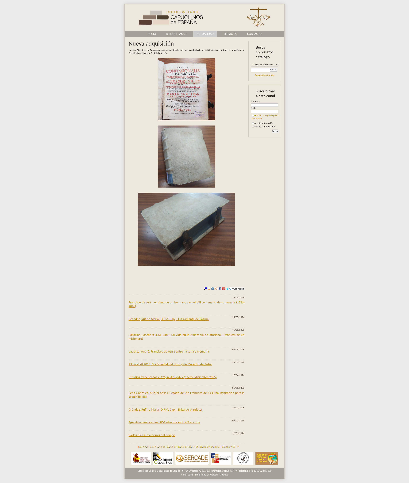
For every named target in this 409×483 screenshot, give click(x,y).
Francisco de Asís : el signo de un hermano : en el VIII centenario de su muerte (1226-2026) (186, 304)
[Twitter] (227, 289)
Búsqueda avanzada (264, 75)
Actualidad (205, 34)
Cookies (224, 475)
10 (160, 447)
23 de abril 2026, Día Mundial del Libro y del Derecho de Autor (170, 364)
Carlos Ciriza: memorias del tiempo (152, 435)
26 (219, 447)
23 (208, 447)
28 (226, 447)
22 (204, 447)
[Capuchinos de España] (141, 458)
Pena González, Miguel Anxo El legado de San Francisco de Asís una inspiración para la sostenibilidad (186, 395)
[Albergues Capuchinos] (243, 458)
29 (230, 447)
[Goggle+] (223, 289)
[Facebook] (219, 289)
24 (212, 447)
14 (175, 447)
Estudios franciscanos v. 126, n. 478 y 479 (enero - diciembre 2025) (173, 377)
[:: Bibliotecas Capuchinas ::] (164, 17)
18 (190, 447)
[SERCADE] (192, 458)
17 (186, 447)
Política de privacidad (206, 475)
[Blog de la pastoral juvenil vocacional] (267, 458)
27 (223, 447)
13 (171, 447)
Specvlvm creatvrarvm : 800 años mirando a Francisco (164, 422)
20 (197, 447)
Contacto (254, 34)
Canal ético (187, 475)
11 (164, 447)
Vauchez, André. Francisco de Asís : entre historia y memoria (169, 351)
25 (215, 447)
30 (234, 447)
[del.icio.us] (205, 289)
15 (179, 447)
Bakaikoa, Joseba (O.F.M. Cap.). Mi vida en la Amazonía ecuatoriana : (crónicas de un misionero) (186, 337)
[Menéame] (216, 289)
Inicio (152, 34)
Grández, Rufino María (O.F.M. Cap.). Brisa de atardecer (165, 409)
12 (168, 447)
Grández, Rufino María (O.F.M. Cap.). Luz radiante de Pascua (169, 319)
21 (201, 447)
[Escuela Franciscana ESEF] (221, 458)
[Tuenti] (212, 289)
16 (182, 447)
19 (193, 447)
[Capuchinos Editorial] (163, 458)
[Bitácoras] (208, 289)
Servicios (230, 34)
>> (238, 447)
